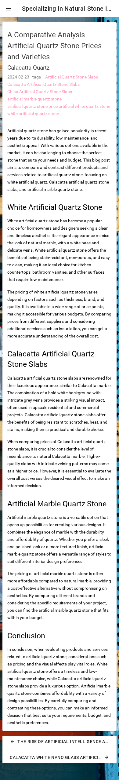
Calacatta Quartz (28, 67)
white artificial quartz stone (33, 113)
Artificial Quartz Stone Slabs (71, 77)
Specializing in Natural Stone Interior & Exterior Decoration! (68, 8)
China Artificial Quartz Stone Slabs (39, 91)
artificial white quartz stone (84, 106)
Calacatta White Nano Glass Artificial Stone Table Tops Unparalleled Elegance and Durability (62, 757)
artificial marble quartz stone (34, 99)
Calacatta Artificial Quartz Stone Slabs (43, 84)
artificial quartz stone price (32, 106)
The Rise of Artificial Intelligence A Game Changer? (62, 741)
